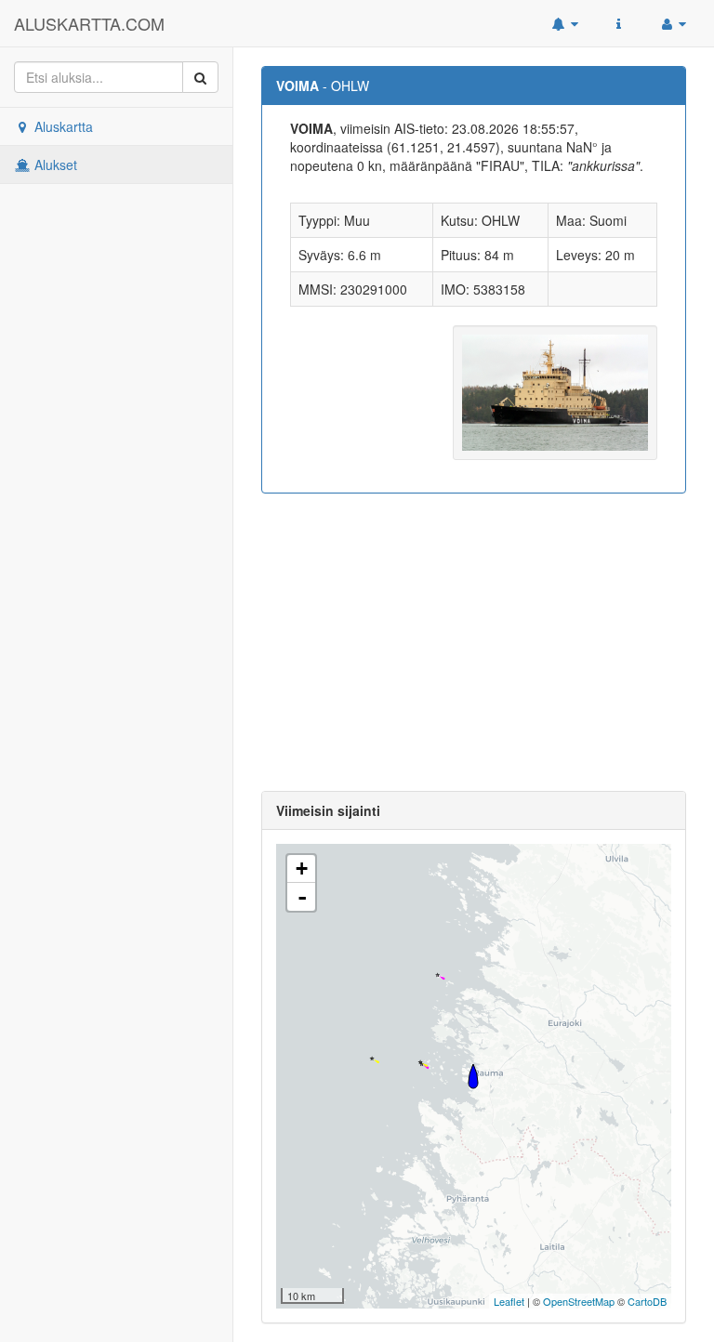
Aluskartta (62, 126)
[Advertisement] (473, 642)
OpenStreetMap (579, 1301)
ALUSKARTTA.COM (89, 23)
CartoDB (647, 1301)
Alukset (54, 164)
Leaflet (509, 1301)
